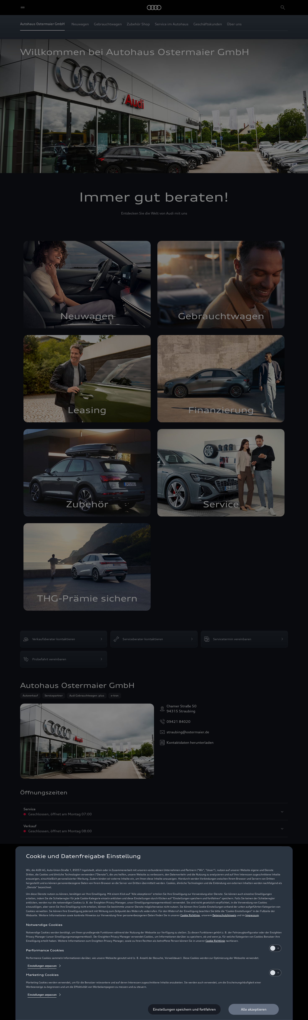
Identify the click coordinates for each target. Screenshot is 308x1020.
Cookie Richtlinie (190, 915)
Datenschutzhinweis (224, 915)
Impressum (252, 915)
